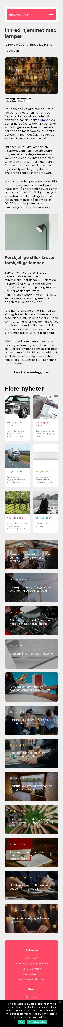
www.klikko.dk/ (35, 979)
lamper (45, 120)
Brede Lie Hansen (42, 44)
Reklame (31, 997)
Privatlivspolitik (37, 1022)
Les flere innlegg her (31, 372)
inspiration (12, 50)
